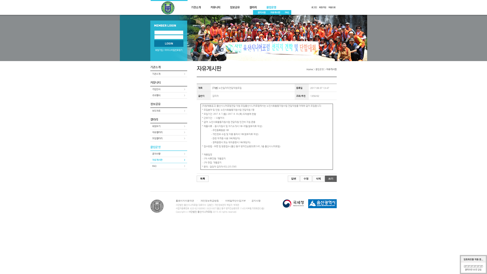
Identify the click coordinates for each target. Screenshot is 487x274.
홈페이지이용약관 (185, 200)
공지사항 (256, 200)
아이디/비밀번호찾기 (173, 50)
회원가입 (159, 50)
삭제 (318, 178)
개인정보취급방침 (210, 200)
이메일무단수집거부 (235, 200)
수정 (306, 178)
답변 (293, 178)
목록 (202, 178)
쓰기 (330, 178)
